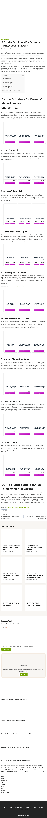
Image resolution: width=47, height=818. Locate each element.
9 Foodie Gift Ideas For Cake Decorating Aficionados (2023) (10, 516)
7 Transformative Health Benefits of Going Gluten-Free (13, 720)
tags (39, 771)
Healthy (7, 770)
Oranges (22, 771)
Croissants (17, 767)
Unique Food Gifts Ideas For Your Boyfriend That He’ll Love (11, 547)
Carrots (37, 765)
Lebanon (8, 771)
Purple (33, 771)
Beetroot (20, 765)
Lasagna (40, 769)
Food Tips (41, 767)
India (3, 782)
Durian (24, 767)
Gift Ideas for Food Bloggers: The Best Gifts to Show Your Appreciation (34, 575)
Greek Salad (3, 769)
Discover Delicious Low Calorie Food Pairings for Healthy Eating (15, 747)
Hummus (27, 769)
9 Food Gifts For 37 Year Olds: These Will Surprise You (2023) (34, 547)
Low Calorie (13, 772)
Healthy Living (4, 786)
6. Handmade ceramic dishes (9, 85)
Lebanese (3, 771)
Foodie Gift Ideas (5, 39)
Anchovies (8, 765)
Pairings (26, 772)
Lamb (37, 769)
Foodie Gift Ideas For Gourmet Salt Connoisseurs (20, 287)
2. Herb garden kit (7, 79)
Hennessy (24, 769)
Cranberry (9, 767)
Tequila (42, 771)
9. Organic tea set (7, 89)
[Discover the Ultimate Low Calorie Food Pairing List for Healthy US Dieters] (10, 727)
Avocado (12, 765)
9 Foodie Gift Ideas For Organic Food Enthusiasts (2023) (11, 575)
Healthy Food (20, 770)
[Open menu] (44, 2)
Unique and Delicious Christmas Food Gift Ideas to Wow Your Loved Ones (34, 603)
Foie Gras (27, 767)
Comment (4, 627)
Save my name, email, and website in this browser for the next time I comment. (18, 646)
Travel (44, 771)
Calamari (27, 765)
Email (18, 643)
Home (2, 776)
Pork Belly (30, 771)
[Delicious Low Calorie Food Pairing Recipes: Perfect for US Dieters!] (10, 754)
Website (34, 643)
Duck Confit (21, 767)
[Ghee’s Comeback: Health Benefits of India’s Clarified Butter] (7, 689)
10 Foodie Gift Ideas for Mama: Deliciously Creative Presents (36, 516)
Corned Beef (3, 767)
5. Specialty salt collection (8, 83)
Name (3, 643)
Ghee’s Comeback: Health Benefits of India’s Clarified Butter (14, 699)
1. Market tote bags (7, 78)
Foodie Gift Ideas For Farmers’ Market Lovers (11, 77)
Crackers (6, 767)
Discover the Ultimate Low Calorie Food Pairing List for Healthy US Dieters (17, 733)
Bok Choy (23, 765)
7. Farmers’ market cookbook (9, 86)
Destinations (4, 780)
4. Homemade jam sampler (8, 82)
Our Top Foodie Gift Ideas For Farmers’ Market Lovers (11, 91)
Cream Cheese (14, 767)
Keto (35, 770)
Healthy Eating (13, 770)
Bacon (14, 765)
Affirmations (3, 765)
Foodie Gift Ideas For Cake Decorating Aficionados (18, 507)
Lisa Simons (4, 48)
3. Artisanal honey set (7, 81)
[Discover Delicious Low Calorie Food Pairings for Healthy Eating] (10, 741)
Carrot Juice (34, 765)
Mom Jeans (18, 771)
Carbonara (30, 765)
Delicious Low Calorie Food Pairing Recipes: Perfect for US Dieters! (15, 760)
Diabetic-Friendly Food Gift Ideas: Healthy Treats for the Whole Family (11, 603)
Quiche (35, 771)
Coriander (40, 765)
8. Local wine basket (7, 87)
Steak (37, 771)
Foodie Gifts (4, 510)
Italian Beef (31, 769)
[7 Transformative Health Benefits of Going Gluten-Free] (10, 710)
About (2, 778)
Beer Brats (16, 765)
